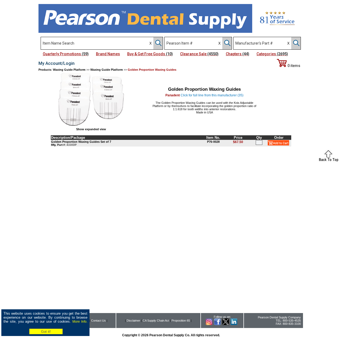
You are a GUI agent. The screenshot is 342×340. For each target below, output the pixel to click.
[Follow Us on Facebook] (217, 324)
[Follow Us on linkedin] (234, 324)
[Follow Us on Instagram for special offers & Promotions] (209, 324)
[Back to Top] (328, 161)
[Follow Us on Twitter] (225, 324)
